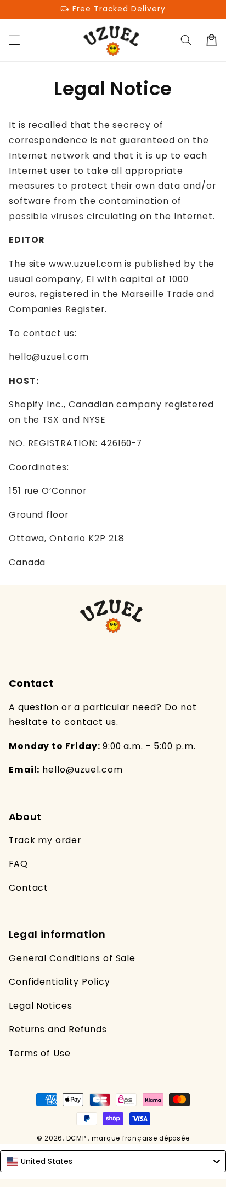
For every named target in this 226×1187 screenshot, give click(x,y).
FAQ (18, 863)
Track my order (45, 840)
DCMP (76, 1138)
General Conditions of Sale (72, 958)
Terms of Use (40, 1053)
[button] (186, 39)
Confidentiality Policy (59, 981)
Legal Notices (40, 1005)
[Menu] (14, 39)
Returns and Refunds (58, 1029)
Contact (29, 887)
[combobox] (113, 1161)
